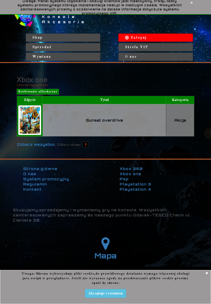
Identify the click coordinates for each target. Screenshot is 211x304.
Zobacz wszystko (36, 144)
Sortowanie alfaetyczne (37, 91)
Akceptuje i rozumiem (105, 293)
